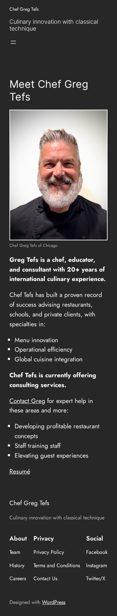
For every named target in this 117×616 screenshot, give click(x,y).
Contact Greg (27, 400)
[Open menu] (13, 42)
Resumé (19, 471)
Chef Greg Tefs (24, 9)
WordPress (53, 602)
